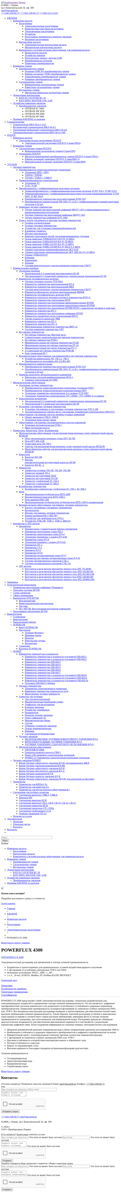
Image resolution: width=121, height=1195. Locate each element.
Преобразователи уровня (25, 862)
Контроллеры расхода (24, 854)
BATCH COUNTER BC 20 (26, 872)
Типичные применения (14, 991)
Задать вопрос (8, 903)
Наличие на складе (22, 816)
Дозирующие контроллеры (20, 869)
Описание (7, 985)
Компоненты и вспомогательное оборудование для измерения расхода (48, 856)
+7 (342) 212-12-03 (48, 13)
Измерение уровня (16, 859)
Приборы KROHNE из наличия (29, 119)
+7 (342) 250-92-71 (10, 13)
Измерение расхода (16, 848)
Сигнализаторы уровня (24, 864)
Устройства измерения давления (23, 877)
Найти (5, 841)
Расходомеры (19, 851)
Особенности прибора (13, 988)
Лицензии (18, 821)
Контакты (12, 829)
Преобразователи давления (26, 880)
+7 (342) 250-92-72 (29, 13)
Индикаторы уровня (23, 867)
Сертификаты (9, 994)
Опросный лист (9, 980)
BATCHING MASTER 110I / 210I (29, 875)
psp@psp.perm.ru (9, 10)
